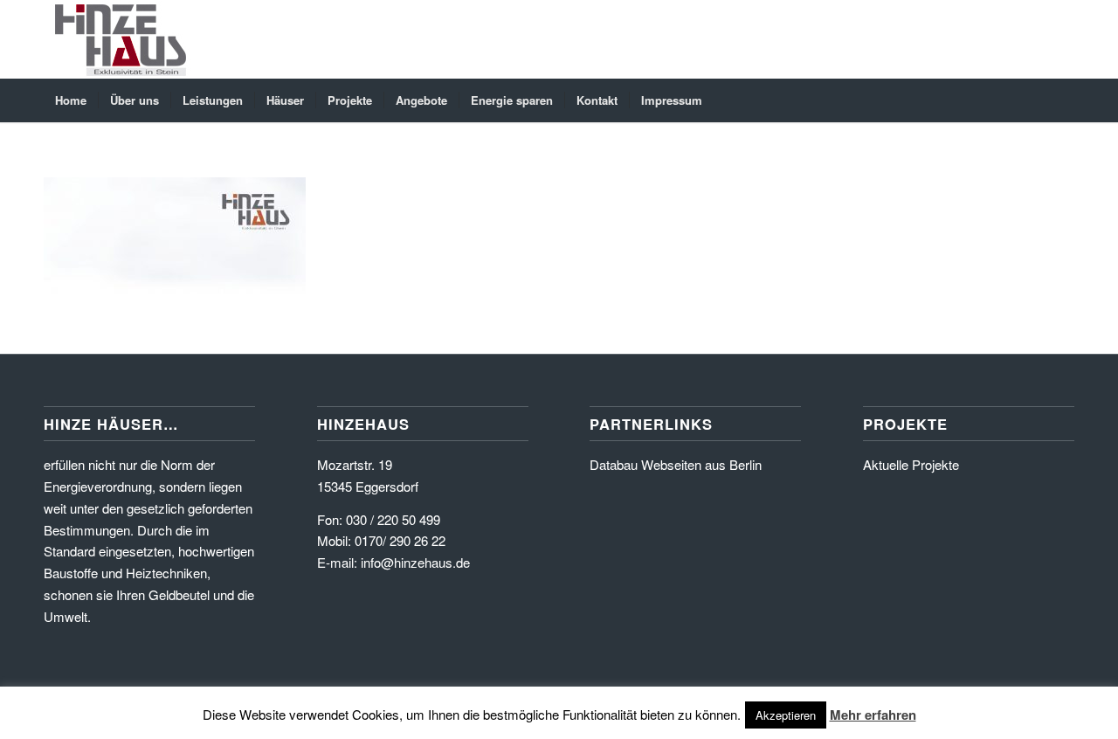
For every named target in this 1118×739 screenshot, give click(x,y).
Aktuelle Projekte (911, 464)
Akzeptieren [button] (786, 715)
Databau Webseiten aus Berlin (676, 464)
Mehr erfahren (873, 714)
